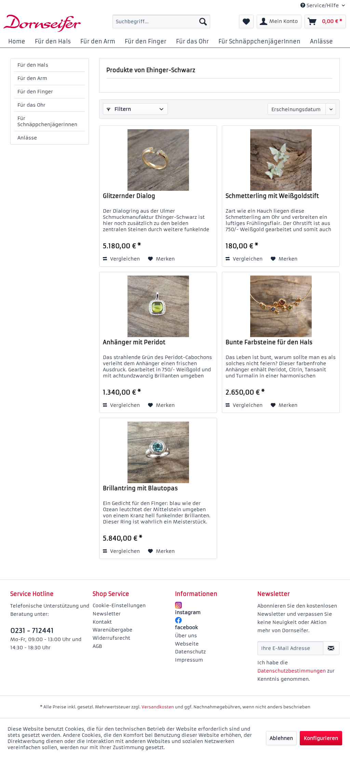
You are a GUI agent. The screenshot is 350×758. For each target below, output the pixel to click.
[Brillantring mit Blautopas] (158, 452)
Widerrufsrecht (111, 638)
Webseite (187, 644)
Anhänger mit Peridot (134, 342)
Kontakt (102, 622)
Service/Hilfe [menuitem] (322, 5)
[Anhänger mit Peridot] (158, 306)
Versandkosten (158, 706)
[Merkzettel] (246, 21)
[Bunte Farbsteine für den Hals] (281, 306)
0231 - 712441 (32, 630)
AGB (97, 646)
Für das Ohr (31, 105)
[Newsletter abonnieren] (331, 648)
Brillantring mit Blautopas (140, 488)
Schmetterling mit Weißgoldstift (272, 195)
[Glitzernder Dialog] (158, 160)
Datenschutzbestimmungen (291, 671)
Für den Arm (32, 78)
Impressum (189, 660)
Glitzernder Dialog (129, 195)
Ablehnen (281, 738)
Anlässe (27, 138)
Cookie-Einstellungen (119, 605)
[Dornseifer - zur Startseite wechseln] (42, 23)
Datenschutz (190, 652)
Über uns (186, 636)
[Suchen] (203, 21)
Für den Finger (35, 92)
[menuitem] (161, 21)
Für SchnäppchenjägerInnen (47, 121)
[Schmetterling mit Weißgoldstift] (281, 160)
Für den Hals (32, 65)
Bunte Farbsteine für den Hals (269, 342)
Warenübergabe (112, 630)
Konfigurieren (321, 738)
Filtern (122, 109)
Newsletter (107, 614)
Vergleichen (124, 259)
